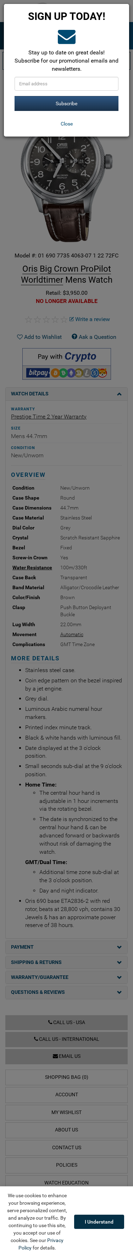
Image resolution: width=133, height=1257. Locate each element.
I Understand (99, 1222)
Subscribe (66, 103)
